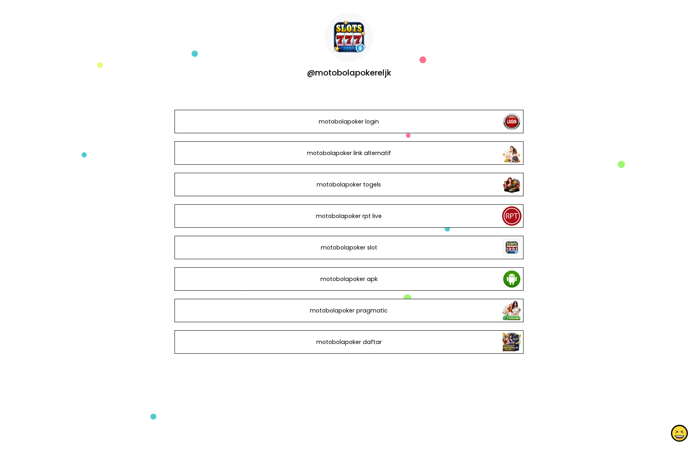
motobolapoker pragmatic (349, 310)
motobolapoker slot (349, 247)
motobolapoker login (349, 121)
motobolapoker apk (349, 279)
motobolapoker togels (349, 184)
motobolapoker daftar (349, 342)
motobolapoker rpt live (349, 216)
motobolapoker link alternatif (349, 153)
